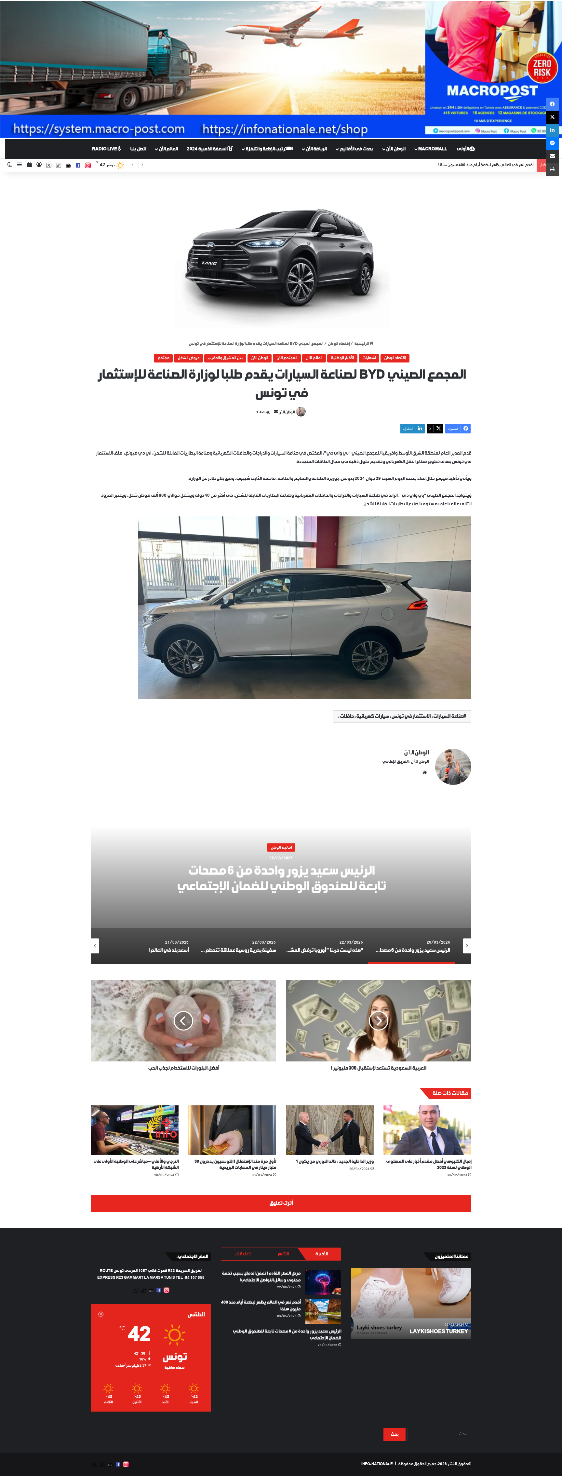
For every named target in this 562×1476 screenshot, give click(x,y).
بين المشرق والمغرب (225, 358)
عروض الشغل (188, 358)
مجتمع (163, 358)
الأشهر (283, 1254)
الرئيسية (361, 344)
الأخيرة (321, 1254)
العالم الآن (168, 149)
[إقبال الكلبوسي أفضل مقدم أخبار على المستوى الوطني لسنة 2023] (427, 1130)
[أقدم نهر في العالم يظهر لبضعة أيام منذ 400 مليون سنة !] (323, 1311)
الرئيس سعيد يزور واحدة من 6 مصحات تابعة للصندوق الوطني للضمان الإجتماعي (469, 165)
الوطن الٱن (286, 412)
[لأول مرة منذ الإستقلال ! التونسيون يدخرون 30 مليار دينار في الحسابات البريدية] (232, 1130)
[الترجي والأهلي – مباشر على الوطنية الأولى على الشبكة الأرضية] (135, 1130)
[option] (281, 882)
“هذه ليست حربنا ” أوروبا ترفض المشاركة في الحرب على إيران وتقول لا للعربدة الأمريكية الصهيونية (281, 879)
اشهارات (369, 358)
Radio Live (105, 149)
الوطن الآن (395, 149)
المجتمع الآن (286, 358)
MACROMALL (432, 149)
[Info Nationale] (281, 69)
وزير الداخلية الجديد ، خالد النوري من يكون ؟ (335, 1161)
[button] (281, 256)
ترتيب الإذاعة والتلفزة (266, 149)
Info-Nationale (377, 1464)
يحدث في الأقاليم (356, 149)
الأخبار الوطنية (342, 358)
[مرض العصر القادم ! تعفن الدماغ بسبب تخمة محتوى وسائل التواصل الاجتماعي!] (323, 1282)
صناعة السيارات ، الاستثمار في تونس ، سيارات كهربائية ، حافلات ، (400, 716)
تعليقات (242, 1254)
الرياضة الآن (316, 149)
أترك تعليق (281, 1203)
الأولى (463, 149)
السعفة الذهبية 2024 (207, 149)
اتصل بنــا (138, 149)
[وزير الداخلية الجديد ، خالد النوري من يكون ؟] (330, 1130)
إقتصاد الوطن (339, 344)
